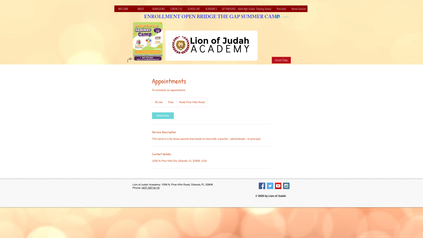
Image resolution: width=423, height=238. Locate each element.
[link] (163, 115)
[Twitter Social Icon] (270, 186)
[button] (193, 8)
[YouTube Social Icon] (278, 186)
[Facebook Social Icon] (262, 186)
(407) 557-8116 (150, 187)
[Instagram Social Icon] (286, 186)
